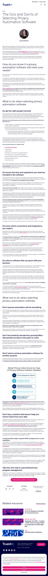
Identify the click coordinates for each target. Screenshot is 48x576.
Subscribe (38, 491)
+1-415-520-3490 (25, 547)
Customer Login (42, 1)
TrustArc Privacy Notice (14, 558)
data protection (23, 232)
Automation (24, 488)
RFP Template (35, 1)
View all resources (41, 503)
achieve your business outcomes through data (14, 424)
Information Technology (11, 147)
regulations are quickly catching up (30, 52)
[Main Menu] (45, 4)
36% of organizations (7, 88)
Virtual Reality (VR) (22, 51)
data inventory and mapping (20, 287)
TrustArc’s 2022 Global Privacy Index (18, 403)
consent (42, 443)
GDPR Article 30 (35, 217)
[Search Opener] (41, 5)
